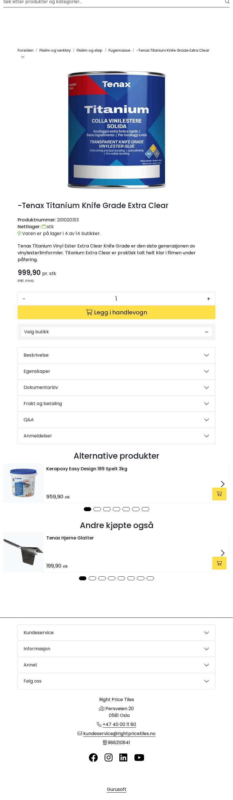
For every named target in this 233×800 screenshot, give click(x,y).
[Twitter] (93, 758)
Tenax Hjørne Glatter (70, 538)
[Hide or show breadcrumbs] (22, 57)
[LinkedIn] (123, 758)
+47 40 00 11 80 (119, 724)
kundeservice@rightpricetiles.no (119, 733)
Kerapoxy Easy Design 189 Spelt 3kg (86, 468)
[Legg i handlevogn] (219, 494)
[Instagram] (109, 758)
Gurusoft (116, 789)
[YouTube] (139, 758)
